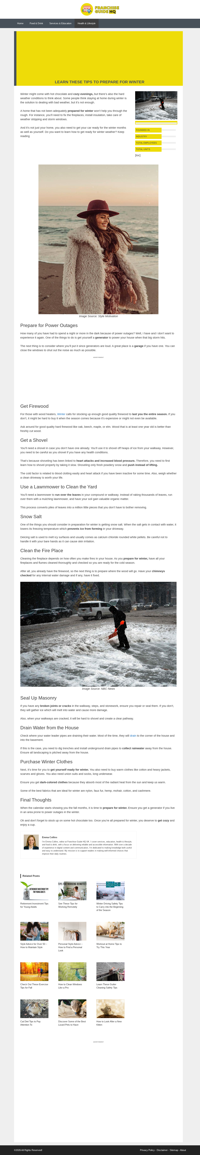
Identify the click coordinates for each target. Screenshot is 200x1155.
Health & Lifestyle (86, 23)
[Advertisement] (99, 56)
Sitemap (174, 1150)
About (183, 1150)
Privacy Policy (147, 1150)
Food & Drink (36, 23)
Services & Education (60, 23)
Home (20, 23)
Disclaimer (162, 1150)
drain (133, 735)
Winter (61, 414)
